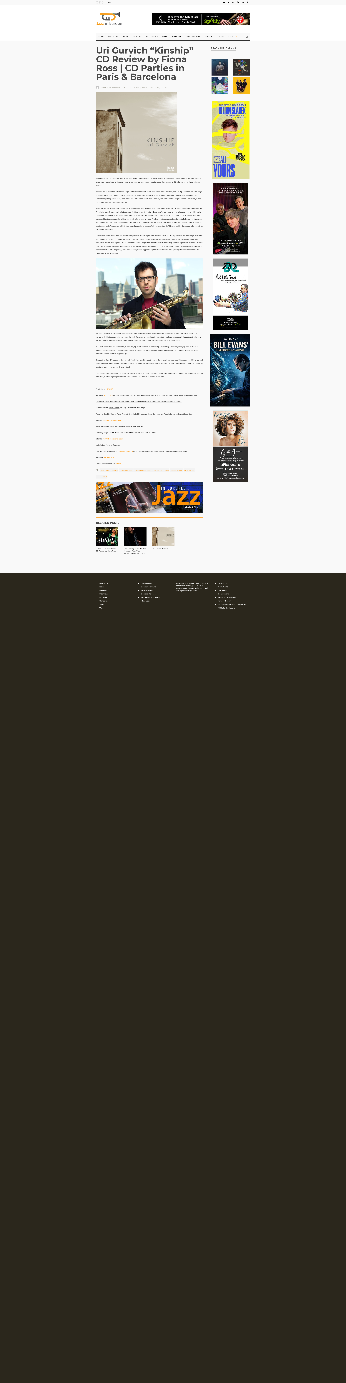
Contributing (223, 594)
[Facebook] (224, 2)
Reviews (137, 36)
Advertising (223, 587)
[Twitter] (229, 2)
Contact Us (223, 583)
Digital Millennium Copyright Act (232, 604)
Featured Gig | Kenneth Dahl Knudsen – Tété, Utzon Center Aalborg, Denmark (135, 551)
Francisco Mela (126, 470)
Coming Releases (149, 594)
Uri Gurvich (108, 395)
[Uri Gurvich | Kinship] (163, 534)
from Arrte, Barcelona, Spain (113, 439)
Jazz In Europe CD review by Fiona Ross (152, 470)
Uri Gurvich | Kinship (160, 549)
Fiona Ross (115, 88)
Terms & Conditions (227, 597)
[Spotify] (247, 2)
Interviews (152, 36)
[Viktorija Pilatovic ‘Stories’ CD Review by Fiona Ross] (107, 534)
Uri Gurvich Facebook (125, 451)
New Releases (193, 36)
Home (101, 36)
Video (102, 608)
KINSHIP (110, 389)
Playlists (210, 36)
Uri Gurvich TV (109, 458)
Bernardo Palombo (109, 470)
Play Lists (145, 601)
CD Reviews (149, 88)
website (118, 464)
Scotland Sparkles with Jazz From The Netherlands (128, 2)
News (126, 36)
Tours (101, 604)
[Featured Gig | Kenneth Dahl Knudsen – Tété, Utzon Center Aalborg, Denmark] (135, 534)
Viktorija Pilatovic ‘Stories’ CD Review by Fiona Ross (106, 550)
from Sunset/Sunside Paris (112, 420)
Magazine (113, 36)
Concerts (103, 601)
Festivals (103, 597)
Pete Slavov (189, 470)
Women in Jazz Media (150, 597)
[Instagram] (233, 2)
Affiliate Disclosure (226, 608)
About (231, 36)
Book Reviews (147, 590)
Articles (177, 36)
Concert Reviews (148, 587)
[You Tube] (238, 2)
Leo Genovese (176, 470)
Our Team (222, 590)
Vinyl (165, 36)
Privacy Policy (224, 601)
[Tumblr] (243, 2)
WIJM (221, 36)
